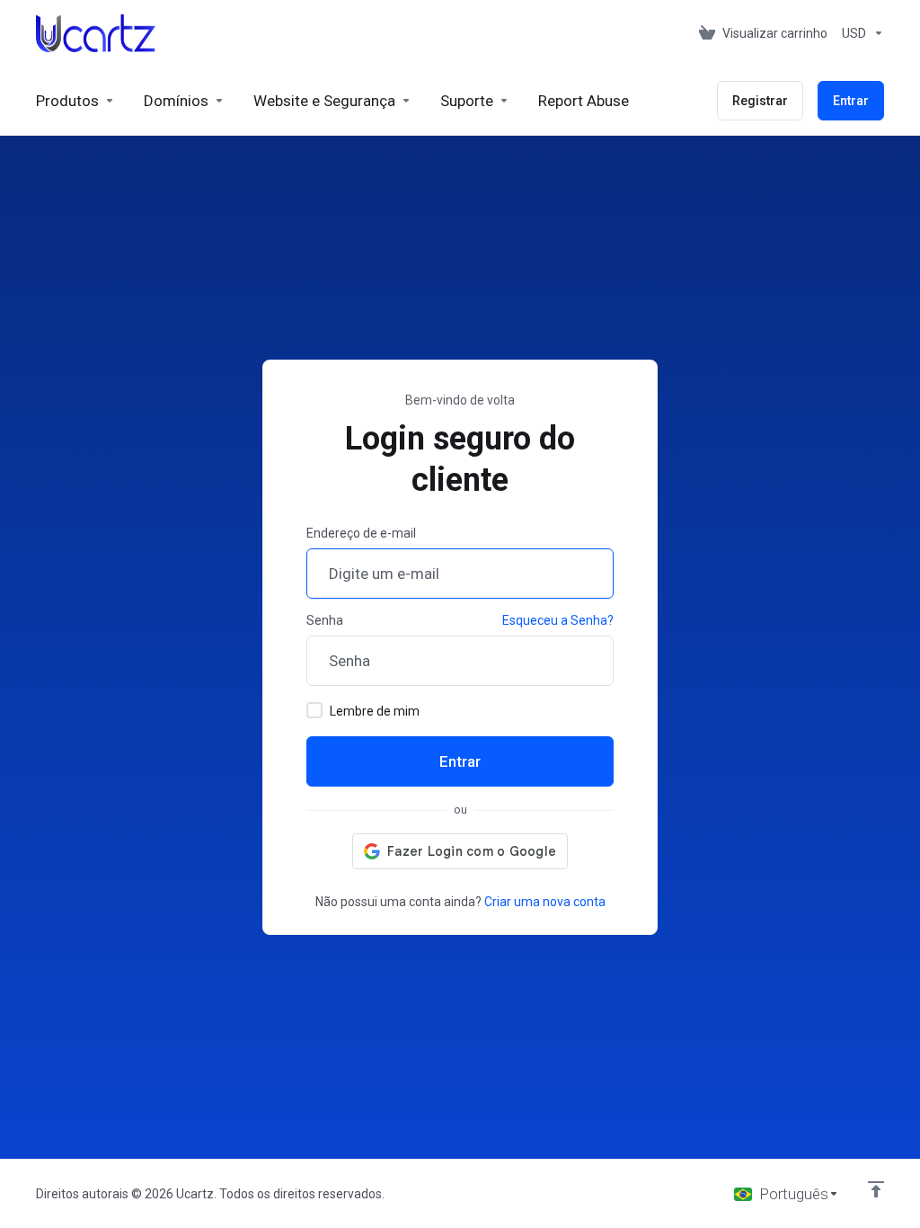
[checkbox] (314, 710)
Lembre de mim (375, 711)
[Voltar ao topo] (876, 1189)
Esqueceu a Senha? (558, 620)
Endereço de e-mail (361, 533)
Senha (324, 620)
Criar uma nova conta (545, 901)
